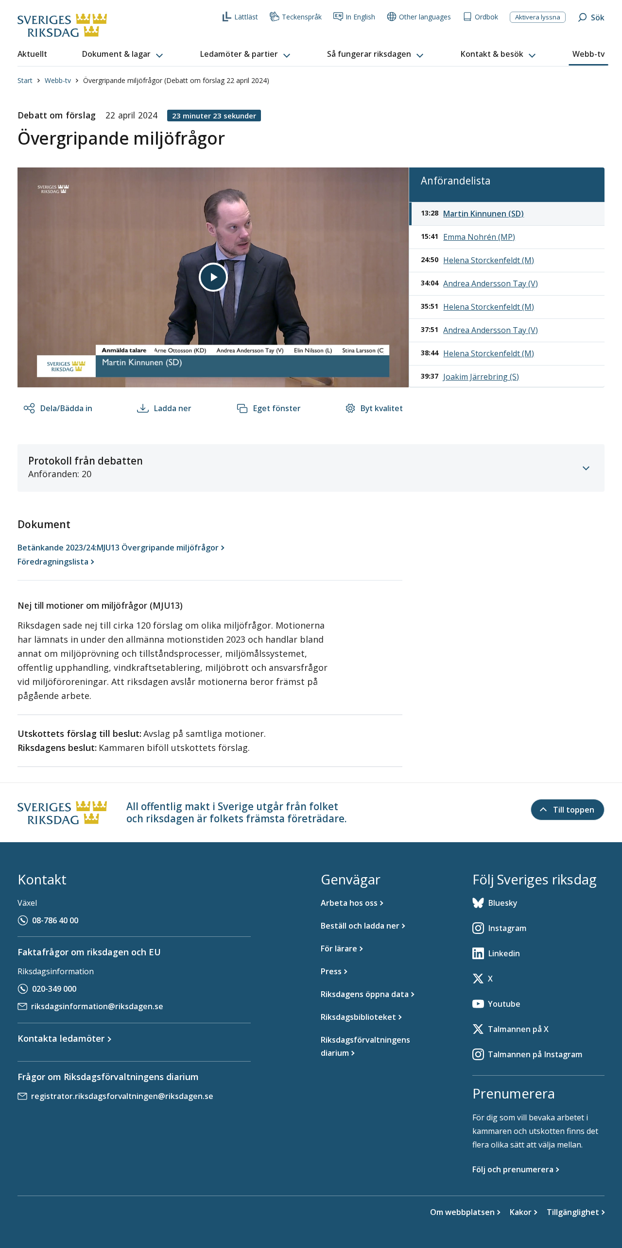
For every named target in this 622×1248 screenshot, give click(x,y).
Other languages (425, 16)
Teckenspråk (302, 16)
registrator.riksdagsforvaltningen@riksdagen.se (122, 1096)
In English (360, 16)
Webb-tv (58, 80)
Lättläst (246, 16)
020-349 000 (54, 988)
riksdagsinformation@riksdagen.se (97, 1006)
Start (25, 80)
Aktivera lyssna (537, 17)
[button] (123, 54)
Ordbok (486, 16)
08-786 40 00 (55, 920)
